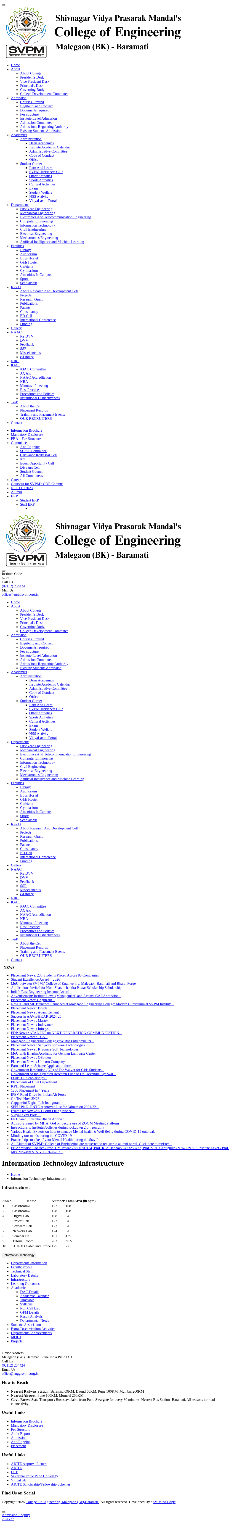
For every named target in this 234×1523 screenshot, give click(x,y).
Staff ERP (27, 504)
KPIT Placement (24, 1086)
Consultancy (29, 312)
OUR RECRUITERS (36, 418)
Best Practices (30, 390)
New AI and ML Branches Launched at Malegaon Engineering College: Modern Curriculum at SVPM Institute (92, 1004)
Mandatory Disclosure (27, 434)
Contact (16, 423)
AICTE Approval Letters (29, 1464)
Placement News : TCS (29, 1037)
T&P (14, 402)
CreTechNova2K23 (26, 1099)
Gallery (16, 328)
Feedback (27, 344)
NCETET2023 (22, 488)
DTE (14, 1472)
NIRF (15, 361)
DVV (24, 340)
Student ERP (29, 500)
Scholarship (28, 283)
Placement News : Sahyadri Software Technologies (49, 1045)
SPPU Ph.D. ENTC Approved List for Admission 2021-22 (55, 1107)
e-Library (27, 357)
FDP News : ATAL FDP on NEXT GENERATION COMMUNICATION (66, 1033)
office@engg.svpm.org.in (20, 594)
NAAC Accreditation (35, 377)
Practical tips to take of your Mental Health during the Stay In (56, 1140)
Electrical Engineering (36, 233)
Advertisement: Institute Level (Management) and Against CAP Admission (66, 996)
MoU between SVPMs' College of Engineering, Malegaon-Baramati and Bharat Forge (74, 983)
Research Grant (31, 299)
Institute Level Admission (38, 118)
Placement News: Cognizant (33, 1000)
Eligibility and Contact (36, 106)
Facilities (17, 246)
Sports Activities (41, 180)
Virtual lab (18, 1480)
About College (30, 73)
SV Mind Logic (164, 1502)
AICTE (16, 1468)
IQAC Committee (33, 369)
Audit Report (20, 1434)
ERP (14, 496)
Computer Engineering (36, 221)
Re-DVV (27, 336)
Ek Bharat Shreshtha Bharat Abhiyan (39, 1119)
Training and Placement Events (42, 414)
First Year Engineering (36, 209)
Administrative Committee (48, 151)
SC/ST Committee (33, 451)
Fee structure (29, 114)
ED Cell (26, 316)
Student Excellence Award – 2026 (37, 979)
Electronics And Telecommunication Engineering (55, 217)
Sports (24, 279)
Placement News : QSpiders (32, 1057)
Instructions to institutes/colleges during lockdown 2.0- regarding (59, 1127)
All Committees (31, 476)
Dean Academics (41, 143)
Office (33, 159)
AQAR (25, 373)
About (15, 69)
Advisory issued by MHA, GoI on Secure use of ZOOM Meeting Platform (66, 1123)
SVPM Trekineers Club (46, 172)
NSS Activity (38, 196)
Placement (18, 1446)
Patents (25, 307)
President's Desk (32, 77)
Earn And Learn (41, 168)
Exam (33, 188)
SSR (23, 349)
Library (25, 250)
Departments (20, 205)
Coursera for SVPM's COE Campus (37, 484)
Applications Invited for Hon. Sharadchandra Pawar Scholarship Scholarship (67, 988)
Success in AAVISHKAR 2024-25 (37, 1016)
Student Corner (31, 164)
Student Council (31, 471)
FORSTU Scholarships (29, 1078)
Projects (26, 295)
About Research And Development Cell (49, 291)
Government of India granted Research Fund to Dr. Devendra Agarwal (63, 1074)
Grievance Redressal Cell (38, 455)
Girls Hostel (28, 262)
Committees (19, 443)
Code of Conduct (41, 155)
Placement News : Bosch (30, 1008)
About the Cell (30, 406)
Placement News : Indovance (33, 1025)
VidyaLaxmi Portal (43, 201)
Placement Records (34, 410)
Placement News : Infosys (31, 1029)
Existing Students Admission (40, 131)
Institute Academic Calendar (49, 147)
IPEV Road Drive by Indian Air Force (40, 1094)
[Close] (3, 1512)
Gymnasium (29, 270)
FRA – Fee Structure (26, 439)
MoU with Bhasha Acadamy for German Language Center (54, 1053)
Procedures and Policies (37, 394)
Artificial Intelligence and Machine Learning (52, 242)
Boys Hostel (29, 258)
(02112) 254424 (13, 586)
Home (15, 65)
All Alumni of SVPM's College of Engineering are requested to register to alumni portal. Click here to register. (91, 1144)
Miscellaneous (30, 353)
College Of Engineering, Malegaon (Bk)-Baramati (62, 1502)
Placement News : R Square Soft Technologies (46, 1049)
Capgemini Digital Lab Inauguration (38, 1103)
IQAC (15, 365)
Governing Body (32, 90)
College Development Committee (44, 94)
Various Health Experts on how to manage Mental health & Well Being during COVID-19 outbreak (84, 1131)
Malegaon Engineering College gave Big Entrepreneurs (52, 1041)
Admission (19, 98)
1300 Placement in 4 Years (31, 1090)
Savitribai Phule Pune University (34, 1476)
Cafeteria (26, 266)
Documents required (34, 110)
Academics (19, 135)
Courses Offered (32, 102)
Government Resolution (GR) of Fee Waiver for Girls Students (57, 1070)
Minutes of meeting (34, 386)
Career (16, 480)
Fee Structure (20, 1429)
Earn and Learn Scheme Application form (42, 1066)
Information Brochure (26, 430)
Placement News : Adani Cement (36, 1012)
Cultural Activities (42, 184)
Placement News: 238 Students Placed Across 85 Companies (56, 975)
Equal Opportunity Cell (37, 463)
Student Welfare (40, 192)
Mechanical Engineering (37, 213)
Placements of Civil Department (35, 1082)
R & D (16, 287)
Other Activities (40, 176)
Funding (26, 324)
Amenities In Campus (35, 275)
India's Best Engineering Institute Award (41, 992)
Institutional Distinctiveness (40, 398)
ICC (23, 459)
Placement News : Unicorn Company (39, 1062)
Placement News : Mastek (31, 1020)
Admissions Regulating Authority (44, 127)
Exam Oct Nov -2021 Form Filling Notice (42, 1111)
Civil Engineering (33, 229)
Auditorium (28, 254)
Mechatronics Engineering (39, 238)
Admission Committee (36, 122)
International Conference (38, 320)
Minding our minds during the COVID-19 (42, 1136)
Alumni (16, 492)
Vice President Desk (34, 81)
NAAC (16, 332)
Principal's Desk (31, 85)
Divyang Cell (30, 467)
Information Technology (37, 225)
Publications (29, 303)
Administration (31, 139)
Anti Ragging (30, 447)
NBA (24, 381)
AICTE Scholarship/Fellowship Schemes (40, 1484)
